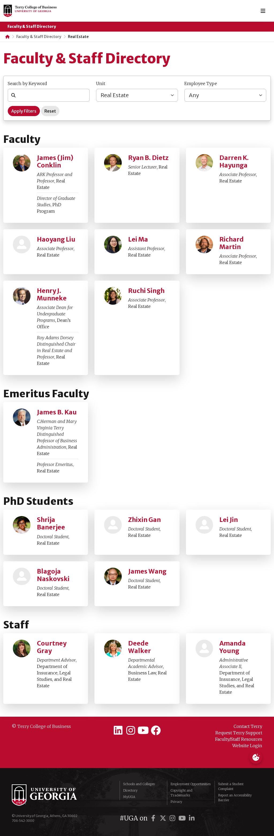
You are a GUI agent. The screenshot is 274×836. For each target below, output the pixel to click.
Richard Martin (231, 243)
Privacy (176, 802)
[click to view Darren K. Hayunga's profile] (204, 163)
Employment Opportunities (190, 784)
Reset (50, 111)
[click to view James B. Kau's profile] (22, 417)
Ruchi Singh (146, 291)
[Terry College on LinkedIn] (118, 730)
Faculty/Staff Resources (238, 739)
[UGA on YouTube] (183, 818)
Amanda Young (232, 647)
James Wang (147, 571)
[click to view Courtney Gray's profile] (22, 648)
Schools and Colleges (139, 784)
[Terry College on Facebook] (156, 730)
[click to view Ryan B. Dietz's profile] (113, 163)
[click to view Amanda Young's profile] (204, 648)
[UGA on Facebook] (154, 818)
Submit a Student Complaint (230, 786)
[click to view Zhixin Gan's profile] (113, 525)
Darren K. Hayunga (234, 161)
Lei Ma (138, 239)
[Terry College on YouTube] (143, 730)
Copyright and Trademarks (181, 792)
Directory (130, 790)
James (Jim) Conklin (55, 161)
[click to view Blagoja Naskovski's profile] (22, 576)
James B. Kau (57, 412)
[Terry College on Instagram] (130, 730)
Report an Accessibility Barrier (235, 797)
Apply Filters (23, 111)
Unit (100, 83)
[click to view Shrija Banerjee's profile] (22, 525)
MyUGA (129, 797)
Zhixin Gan (144, 520)
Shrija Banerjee (51, 523)
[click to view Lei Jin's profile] (204, 525)
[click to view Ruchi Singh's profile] (113, 296)
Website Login (247, 745)
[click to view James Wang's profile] (113, 576)
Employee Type (200, 83)
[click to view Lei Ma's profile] (113, 244)
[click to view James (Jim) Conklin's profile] (22, 163)
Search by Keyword (27, 83)
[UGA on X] (164, 818)
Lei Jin (228, 520)
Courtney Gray (51, 647)
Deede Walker (139, 647)
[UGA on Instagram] (173, 818)
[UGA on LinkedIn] (192, 818)
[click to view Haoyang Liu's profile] (22, 244)
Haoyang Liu (56, 239)
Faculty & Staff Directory (31, 26)
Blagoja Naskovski (53, 575)
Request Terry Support (238, 732)
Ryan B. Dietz (148, 158)
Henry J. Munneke (52, 294)
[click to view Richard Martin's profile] (204, 244)
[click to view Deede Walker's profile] (113, 648)
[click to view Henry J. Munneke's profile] (22, 296)
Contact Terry (248, 726)
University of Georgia (52, 795)
